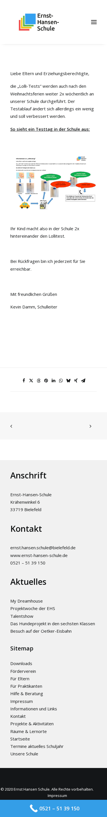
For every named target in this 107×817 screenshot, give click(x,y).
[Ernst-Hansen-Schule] (38, 22)
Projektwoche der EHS (32, 608)
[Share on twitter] (31, 380)
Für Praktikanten (26, 686)
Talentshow (21, 616)
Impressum (21, 701)
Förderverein (23, 671)
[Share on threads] (38, 380)
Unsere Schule (24, 754)
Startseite (20, 739)
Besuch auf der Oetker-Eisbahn (41, 631)
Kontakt (18, 716)
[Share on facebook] (24, 380)
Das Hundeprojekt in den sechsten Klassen (52, 623)
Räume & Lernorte (28, 731)
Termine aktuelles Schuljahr (37, 746)
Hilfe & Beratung (26, 693)
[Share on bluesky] (68, 380)
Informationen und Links (33, 709)
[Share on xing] (75, 380)
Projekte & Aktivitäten (32, 723)
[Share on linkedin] (53, 380)
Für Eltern (19, 678)
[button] (94, 22)
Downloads (21, 663)
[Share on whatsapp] (61, 380)
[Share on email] (83, 380)
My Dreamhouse (26, 601)
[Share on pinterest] (46, 380)
